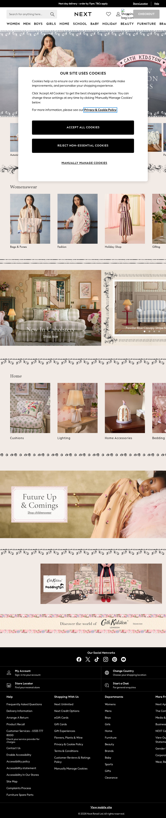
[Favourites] (108, 14)
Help (156, 3)
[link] (118, 14)
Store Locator (140, 3)
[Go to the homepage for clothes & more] (83, 14)
